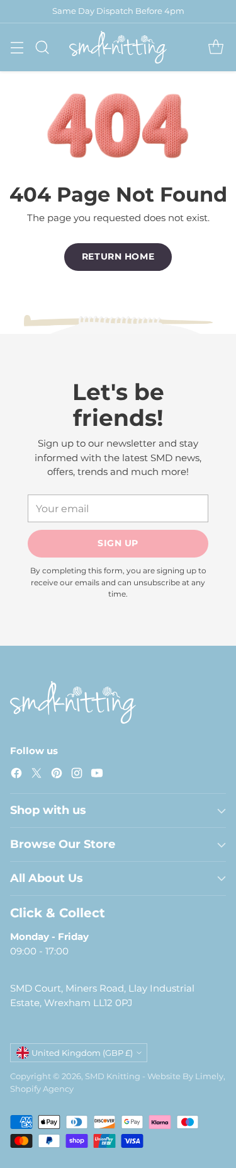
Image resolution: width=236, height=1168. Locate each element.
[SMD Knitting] (118, 47)
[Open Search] (42, 47)
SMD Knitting (112, 1076)
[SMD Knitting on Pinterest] (56, 775)
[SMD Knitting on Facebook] (16, 775)
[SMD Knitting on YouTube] (96, 775)
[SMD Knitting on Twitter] (36, 775)
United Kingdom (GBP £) (82, 1053)
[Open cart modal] (215, 47)
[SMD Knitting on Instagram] (76, 775)
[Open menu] (17, 47)
